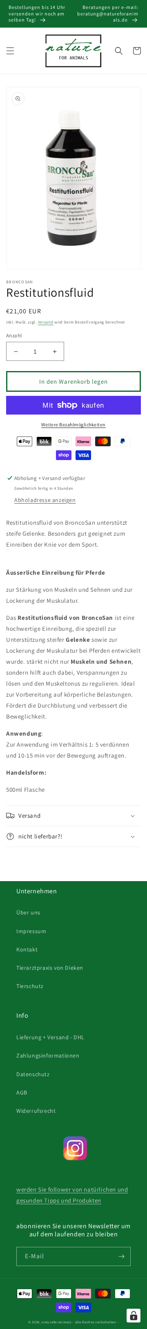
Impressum (31, 931)
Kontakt (27, 949)
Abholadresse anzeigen (45, 500)
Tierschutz (30, 986)
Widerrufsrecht (36, 1110)
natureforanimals (56, 1322)
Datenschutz (33, 1074)
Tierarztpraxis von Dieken (49, 967)
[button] (10, 51)
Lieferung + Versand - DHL (50, 1037)
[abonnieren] (121, 1256)
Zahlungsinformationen (48, 1055)
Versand (45, 322)
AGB (21, 1092)
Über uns (28, 912)
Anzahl (14, 335)
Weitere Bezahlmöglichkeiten (73, 424)
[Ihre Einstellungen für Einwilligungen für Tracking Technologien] (133, 1315)
